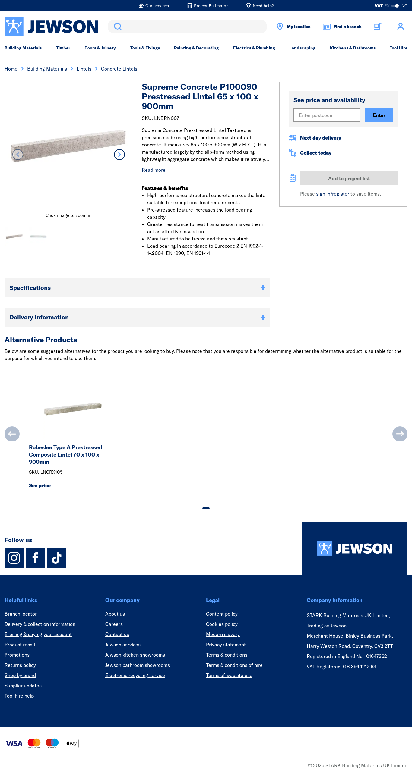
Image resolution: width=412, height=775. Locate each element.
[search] (187, 26)
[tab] (206, 508)
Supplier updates (23, 685)
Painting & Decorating (196, 48)
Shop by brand (20, 675)
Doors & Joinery (100, 48)
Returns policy (20, 665)
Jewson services (123, 645)
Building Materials (23, 48)
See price (40, 485)
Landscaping (302, 48)
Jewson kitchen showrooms (135, 655)
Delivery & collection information (40, 624)
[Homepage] (354, 548)
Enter (379, 115)
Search (117, 26)
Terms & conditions (226, 655)
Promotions (17, 655)
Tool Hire (398, 48)
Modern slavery (223, 634)
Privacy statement (226, 645)
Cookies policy (222, 624)
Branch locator (21, 614)
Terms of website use (229, 675)
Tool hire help (19, 696)
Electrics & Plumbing (254, 48)
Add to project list (349, 178)
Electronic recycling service (135, 675)
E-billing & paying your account (38, 634)
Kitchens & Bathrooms (353, 48)
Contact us (117, 634)
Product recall (20, 645)
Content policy (222, 614)
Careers (114, 624)
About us (115, 614)
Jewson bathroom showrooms (137, 665)
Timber (63, 48)
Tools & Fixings (145, 48)
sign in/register (332, 194)
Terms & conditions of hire (234, 665)
